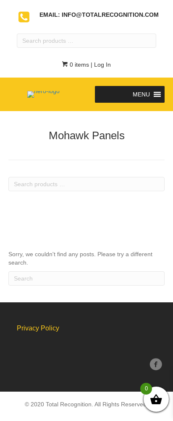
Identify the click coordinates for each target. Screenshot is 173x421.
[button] (141, 94)
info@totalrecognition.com (110, 14)
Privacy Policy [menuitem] (38, 328)
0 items (78, 64)
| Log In (100, 64)
